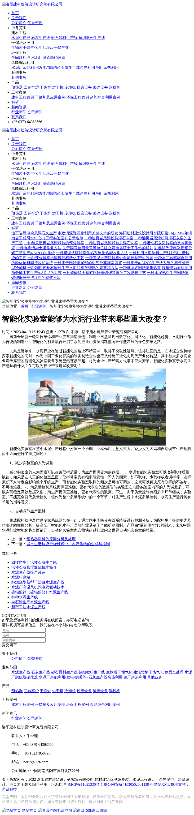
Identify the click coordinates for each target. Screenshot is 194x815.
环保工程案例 (77, 97)
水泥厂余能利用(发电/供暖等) (35, 67)
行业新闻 (18, 112)
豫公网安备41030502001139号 (128, 784)
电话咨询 (64, 810)
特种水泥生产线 (24, 597)
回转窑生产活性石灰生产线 (34, 562)
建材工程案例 (22, 97)
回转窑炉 (31, 87)
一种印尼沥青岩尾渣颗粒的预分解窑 (54, 243)
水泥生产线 (20, 38)
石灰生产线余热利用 (78, 67)
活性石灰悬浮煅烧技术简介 (34, 567)
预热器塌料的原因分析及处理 (51, 539)
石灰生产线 (40, 38)
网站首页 (29, 810)
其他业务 (18, 77)
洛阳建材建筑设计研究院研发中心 (147, 233)
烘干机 (57, 87)
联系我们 (18, 117)
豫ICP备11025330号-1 (85, 784)
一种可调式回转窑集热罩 (140, 268)
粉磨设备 (84, 87)
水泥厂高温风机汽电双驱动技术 (37, 587)
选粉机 (114, 87)
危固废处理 (20, 58)
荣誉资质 (35, 23)
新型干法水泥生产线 (28, 607)
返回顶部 (99, 810)
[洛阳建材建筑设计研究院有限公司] (32, 4)
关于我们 (18, 18)
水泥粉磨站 (20, 577)
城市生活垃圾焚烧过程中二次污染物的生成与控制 (68, 544)
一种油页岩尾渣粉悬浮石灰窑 (108, 238)
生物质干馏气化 (24, 48)
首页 (15, 13)
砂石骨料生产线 (64, 38)
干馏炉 (45, 87)
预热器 (17, 87)
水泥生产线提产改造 (28, 572)
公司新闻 (35, 112)
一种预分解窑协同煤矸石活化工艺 (55, 258)
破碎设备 (100, 87)
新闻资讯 (18, 107)
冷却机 (70, 87)
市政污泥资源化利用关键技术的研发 (88, 233)
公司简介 (18, 23)
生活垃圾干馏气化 (54, 48)
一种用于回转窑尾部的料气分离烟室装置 (88, 263)
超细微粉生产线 (92, 38)
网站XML (162, 784)
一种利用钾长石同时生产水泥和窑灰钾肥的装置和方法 (72, 268)
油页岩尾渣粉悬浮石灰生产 (34, 233)
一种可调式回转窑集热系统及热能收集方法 (92, 253)
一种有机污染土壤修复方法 (39, 248)
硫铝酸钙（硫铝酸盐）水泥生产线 (39, 592)
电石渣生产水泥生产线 (30, 602)
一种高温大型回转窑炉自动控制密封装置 (119, 258)
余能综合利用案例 (105, 97)
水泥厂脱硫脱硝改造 (48, 58)
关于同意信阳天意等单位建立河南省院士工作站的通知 (107, 248)
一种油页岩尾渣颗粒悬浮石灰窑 (111, 243)
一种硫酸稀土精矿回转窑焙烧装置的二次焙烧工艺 (104, 273)
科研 (15, 102)
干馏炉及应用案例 (50, 97)
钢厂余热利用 (107, 67)
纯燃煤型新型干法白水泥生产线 (37, 582)
